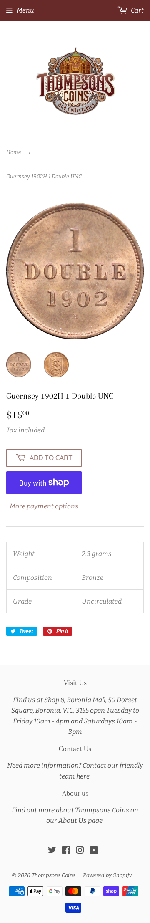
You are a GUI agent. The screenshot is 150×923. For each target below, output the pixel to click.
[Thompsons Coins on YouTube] (94, 851)
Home (13, 152)
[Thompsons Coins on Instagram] (80, 851)
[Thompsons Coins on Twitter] (52, 851)
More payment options (44, 506)
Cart (137, 10)
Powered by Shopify (107, 875)
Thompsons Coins (53, 875)
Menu (25, 10)
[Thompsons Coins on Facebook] (66, 851)
